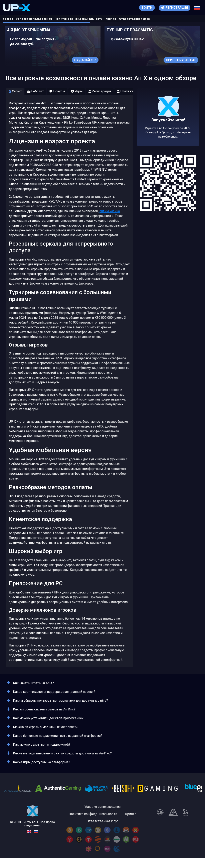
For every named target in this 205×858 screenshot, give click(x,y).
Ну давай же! (85, 60)
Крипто (111, 18)
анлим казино (109, 211)
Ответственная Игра (134, 18)
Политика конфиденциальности (79, 18)
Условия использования (34, 18)
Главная (7, 18)
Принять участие (181, 60)
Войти (147, 7)
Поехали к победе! (168, 129)
